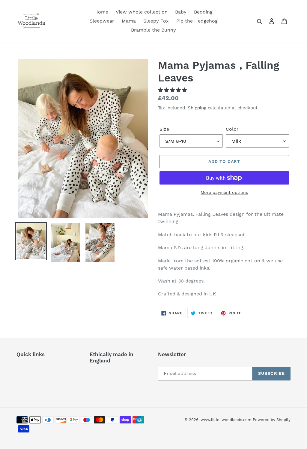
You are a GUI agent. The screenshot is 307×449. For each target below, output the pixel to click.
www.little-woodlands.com (226, 419)
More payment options (224, 192)
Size (164, 129)
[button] (173, 90)
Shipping (197, 108)
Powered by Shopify (272, 419)
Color (232, 129)
